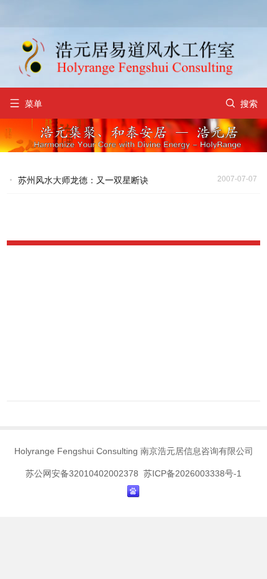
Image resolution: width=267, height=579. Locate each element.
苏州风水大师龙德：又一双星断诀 (83, 180)
